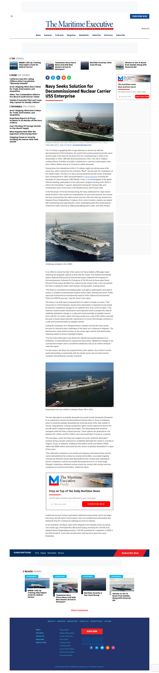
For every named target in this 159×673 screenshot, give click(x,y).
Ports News (64, 639)
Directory (108, 35)
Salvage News (65, 642)
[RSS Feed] (108, 648)
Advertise (96, 35)
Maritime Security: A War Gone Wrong (101, 63)
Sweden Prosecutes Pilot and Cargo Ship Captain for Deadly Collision (26, 101)
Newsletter (84, 35)
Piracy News (64, 630)
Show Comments (79, 610)
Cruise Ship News (66, 636)
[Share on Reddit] (64, 78)
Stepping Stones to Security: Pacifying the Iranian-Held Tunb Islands (24, 139)
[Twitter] (102, 648)
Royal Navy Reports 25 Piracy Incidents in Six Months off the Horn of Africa (26, 120)
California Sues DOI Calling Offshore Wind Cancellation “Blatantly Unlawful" (22, 81)
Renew (61, 553)
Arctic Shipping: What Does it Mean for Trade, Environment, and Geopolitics (25, 89)
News (38, 630)
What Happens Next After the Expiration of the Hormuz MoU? (23, 133)
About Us (51, 621)
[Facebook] (91, 648)
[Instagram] (113, 648)
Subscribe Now (96, 504)
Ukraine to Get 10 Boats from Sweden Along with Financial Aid (136, 64)
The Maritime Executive (81, 145)
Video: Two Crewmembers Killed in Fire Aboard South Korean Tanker (25, 95)
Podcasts (59, 35)
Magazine (71, 35)
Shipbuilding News (66, 633)
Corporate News (65, 655)
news (38, 35)
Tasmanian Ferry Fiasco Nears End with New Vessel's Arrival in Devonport (65, 65)
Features (48, 35)
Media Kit (145, 29)
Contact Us (84, 621)
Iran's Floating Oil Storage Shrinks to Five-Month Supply (25, 127)
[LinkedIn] (97, 648)
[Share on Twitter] (53, 78)
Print (37, 553)
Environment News (67, 652)
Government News (66, 649)
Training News (65, 646)
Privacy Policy (96, 621)
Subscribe (120, 35)
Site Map (107, 621)
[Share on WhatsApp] (69, 78)
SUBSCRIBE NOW (139, 16)
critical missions (90, 177)
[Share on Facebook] (48, 78)
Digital (43, 553)
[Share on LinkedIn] (58, 78)
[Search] (12, 17)
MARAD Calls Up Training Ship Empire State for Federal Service (30, 64)
